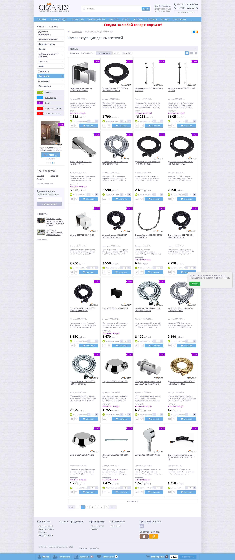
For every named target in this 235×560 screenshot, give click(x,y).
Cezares (40, 179)
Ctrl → (113, 507)
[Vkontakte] (142, 526)
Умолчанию (103, 53)
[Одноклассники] (197, 32)
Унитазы (42, 61)
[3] (50, 163)
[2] (49, 163)
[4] (52, 163)
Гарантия (152, 19)
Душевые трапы (46, 44)
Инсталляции (45, 86)
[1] (47, 163)
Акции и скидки (58, 19)
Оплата (126, 19)
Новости (113, 19)
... (191, 19)
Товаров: (71, 53)
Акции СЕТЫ (77, 19)
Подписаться (49, 204)
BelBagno (54, 175)
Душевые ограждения (44, 32)
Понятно (194, 284)
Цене (116, 53)
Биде (40, 66)
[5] (54, 163)
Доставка (138, 19)
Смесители (44, 76)
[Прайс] (196, 53)
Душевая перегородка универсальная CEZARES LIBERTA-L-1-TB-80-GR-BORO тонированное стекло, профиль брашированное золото (50, 149)
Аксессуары (44, 81)
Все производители (45, 183)
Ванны (41, 49)
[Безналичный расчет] (153, 536)
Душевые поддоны (48, 39)
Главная (42, 19)
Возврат (165, 19)
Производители (96, 19)
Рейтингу (126, 53)
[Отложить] (76, 126)
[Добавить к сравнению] (72, 126)
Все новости (42, 239)
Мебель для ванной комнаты (48, 55)
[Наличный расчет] (144, 536)
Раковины (43, 71)
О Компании (179, 19)
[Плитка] (187, 53)
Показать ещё (132, 501)
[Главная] (68, 31)
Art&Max (40, 175)
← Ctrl (71, 507)
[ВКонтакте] (194, 32)
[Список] (191, 53)
